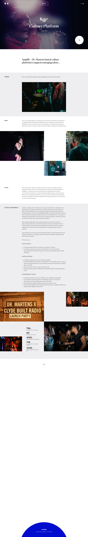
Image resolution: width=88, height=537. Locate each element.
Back (44, 364)
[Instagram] (8, 3)
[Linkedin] (5, 3)
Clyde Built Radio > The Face (29, 274)
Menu (81, 3)
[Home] (44, 3)
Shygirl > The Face (26, 243)
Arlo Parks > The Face (27, 256)
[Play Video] (79, 40)
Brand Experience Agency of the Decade (44, 531)
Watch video (44, 30)
